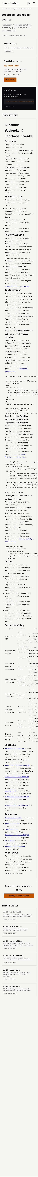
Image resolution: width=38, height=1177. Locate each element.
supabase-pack (11, 65)
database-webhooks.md (14, 748)
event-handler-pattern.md (16, 805)
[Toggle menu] (34, 3)
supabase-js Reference (15, 846)
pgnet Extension (12, 823)
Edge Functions (11, 829)
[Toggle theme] (29, 3)
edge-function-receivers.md (17, 765)
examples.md (10, 791)
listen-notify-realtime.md (17, 777)
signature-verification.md (17, 286)
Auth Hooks (10, 841)
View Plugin (10, 79)
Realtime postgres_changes (17, 835)
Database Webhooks (13, 818)
